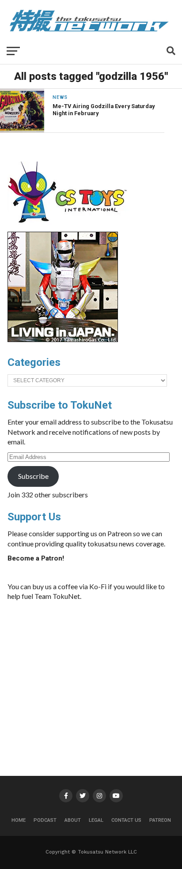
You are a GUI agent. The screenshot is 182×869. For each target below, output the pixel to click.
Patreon (160, 820)
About (72, 820)
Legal (96, 820)
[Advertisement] (108, 674)
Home (18, 820)
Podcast (45, 820)
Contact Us (126, 820)
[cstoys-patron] (70, 227)
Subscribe (33, 476)
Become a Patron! (36, 558)
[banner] (63, 340)
